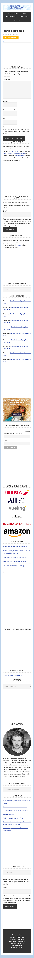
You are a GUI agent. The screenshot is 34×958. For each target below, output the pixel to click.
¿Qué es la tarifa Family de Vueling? (14, 566)
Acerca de (15, 151)
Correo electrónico (9, 110)
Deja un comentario (10, 37)
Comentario (7, 79)
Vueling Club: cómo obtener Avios (13, 818)
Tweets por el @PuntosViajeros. (12, 675)
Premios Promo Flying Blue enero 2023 (15, 546)
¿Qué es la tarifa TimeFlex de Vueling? (14, 561)
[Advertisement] (18, 26)
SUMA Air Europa (8, 814)
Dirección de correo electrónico (13, 433)
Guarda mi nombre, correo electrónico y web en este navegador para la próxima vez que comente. (16, 131)
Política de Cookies (17, 948)
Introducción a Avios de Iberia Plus (14, 153)
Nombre (5, 101)
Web (4, 118)
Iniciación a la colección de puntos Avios (15, 810)
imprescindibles (20, 155)
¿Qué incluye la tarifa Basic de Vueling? (15, 557)
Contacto (19, 245)
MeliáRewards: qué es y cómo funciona (15, 807)
